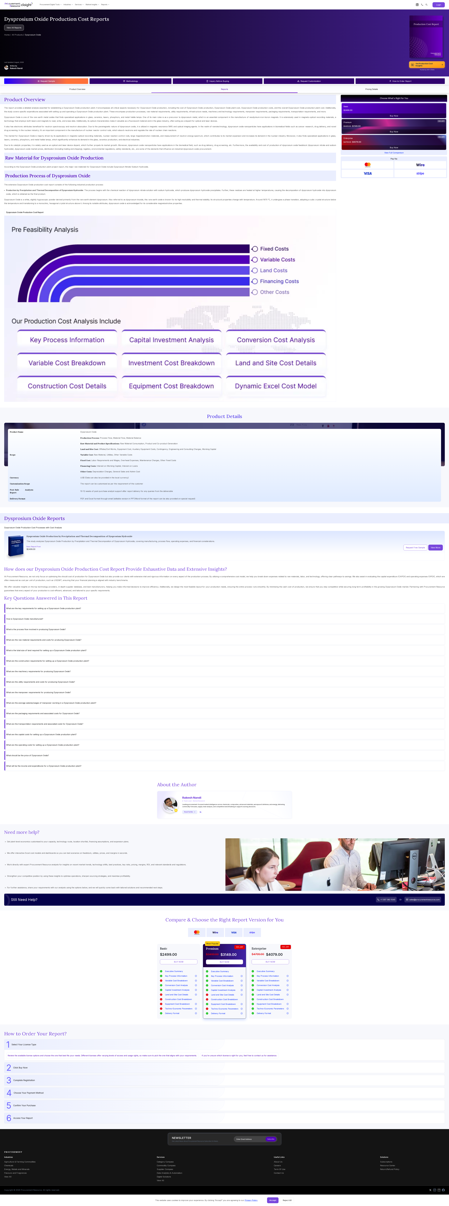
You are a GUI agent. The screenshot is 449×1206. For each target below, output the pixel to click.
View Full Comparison (394, 153)
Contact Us (279, 1173)
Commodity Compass (166, 1165)
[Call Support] (422, 4)
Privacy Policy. (251, 1200)
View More (435, 547)
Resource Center (387, 1165)
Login (438, 5)
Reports (104, 4)
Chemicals (8, 1165)
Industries (67, 4)
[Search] (426, 4)
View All (7, 1177)
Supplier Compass (165, 1169)
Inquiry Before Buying (219, 81)
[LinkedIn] (417, 5)
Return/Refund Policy (389, 1169)
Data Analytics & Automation (169, 1173)
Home (7, 35)
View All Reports (14, 27)
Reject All (287, 1200)
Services (78, 4)
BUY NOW (178, 962)
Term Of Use (279, 1169)
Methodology (132, 81)
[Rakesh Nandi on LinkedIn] (200, 812)
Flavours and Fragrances (15, 1173)
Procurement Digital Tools (50, 4)
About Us (278, 1162)
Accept (272, 1200)
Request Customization (311, 81)
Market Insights (91, 4)
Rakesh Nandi (16, 68)
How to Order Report (401, 81)
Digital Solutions (164, 1177)
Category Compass (165, 1162)
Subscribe (270, 1139)
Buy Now (394, 116)
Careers (277, 1165)
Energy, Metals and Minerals (16, 1169)
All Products (17, 35)
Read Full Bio (188, 812)
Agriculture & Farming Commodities (20, 1162)
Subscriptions (386, 1162)
